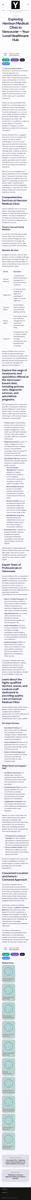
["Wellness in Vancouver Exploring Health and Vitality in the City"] (15, 1175)
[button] (3, 4)
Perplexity (15, 60)
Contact (5, 1192)
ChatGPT (6, 60)
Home (3, 10)
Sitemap (4, 1189)
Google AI (6, 63)
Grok (22, 60)
